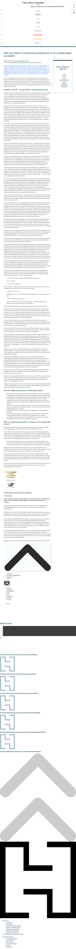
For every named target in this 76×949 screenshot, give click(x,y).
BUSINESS (38, 14)
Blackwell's (10, 589)
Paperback (9, 573)
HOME (37, 10)
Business (16, 60)
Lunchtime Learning (24, 60)
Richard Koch (14, 62)
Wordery (9, 599)
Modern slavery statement (12, 929)
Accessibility (9, 924)
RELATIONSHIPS (37, 34)
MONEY (38, 26)
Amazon (9, 587)
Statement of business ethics (13, 927)
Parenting (64, 83)
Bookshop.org (10, 591)
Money (64, 81)
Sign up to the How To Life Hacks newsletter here (47, 6)
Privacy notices (10, 940)
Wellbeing (64, 86)
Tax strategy (9, 947)
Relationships (64, 85)
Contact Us (9, 922)
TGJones (9, 597)
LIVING (38, 22)
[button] (38, 796)
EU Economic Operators (12, 932)
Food (64, 76)
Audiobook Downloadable (13, 575)
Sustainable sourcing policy (13, 930)
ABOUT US (38, 43)
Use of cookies (10, 942)
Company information (11, 938)
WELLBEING (37, 39)
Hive (8, 594)
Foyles (8, 592)
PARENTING (38, 30)
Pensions (8, 945)
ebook (8, 578)
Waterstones (10, 596)
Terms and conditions (11, 943)
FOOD (37, 18)
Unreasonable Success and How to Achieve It (29, 62)
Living (64, 78)
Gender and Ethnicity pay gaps (13, 925)
